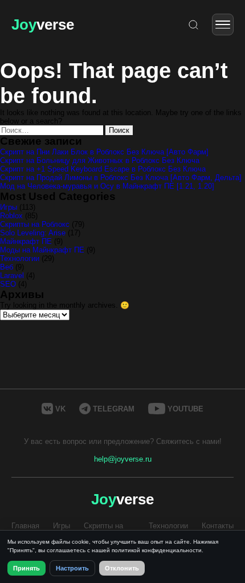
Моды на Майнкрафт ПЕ (42, 250)
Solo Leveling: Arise (33, 233)
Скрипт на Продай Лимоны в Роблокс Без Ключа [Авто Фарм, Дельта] (121, 177)
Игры (8, 207)
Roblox (11, 215)
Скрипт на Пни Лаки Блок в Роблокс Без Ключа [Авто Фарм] (104, 152)
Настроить (72, 568)
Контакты (218, 525)
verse (42, 24)
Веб (6, 267)
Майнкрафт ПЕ (26, 241)
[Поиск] (193, 25)
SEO (8, 284)
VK (60, 409)
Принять (26, 568)
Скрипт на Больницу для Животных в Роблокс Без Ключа (99, 160)
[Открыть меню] (223, 24)
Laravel (12, 275)
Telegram (113, 409)
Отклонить (122, 568)
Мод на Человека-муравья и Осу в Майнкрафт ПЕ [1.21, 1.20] (107, 186)
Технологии (19, 258)
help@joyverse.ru (123, 459)
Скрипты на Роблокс (35, 224)
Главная (25, 525)
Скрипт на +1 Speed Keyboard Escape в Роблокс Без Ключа (103, 169)
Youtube (185, 409)
